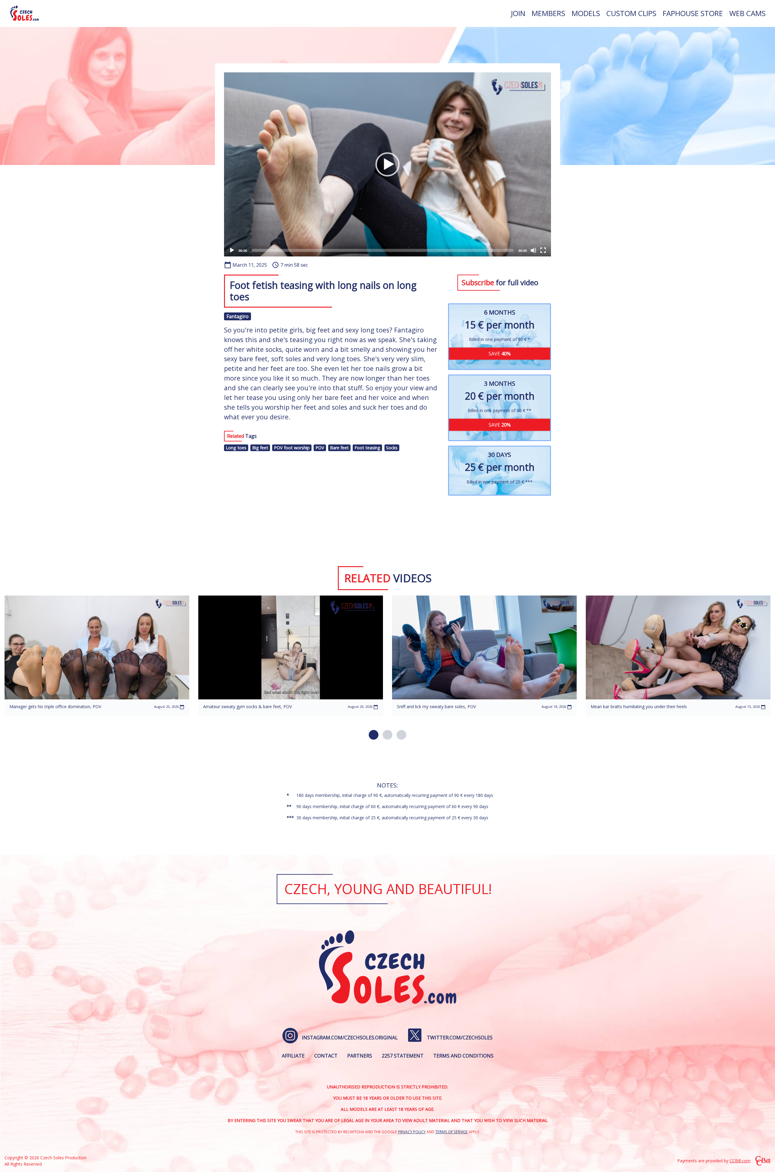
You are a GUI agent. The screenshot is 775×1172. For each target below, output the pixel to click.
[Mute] (533, 250)
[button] (387, 164)
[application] (387, 164)
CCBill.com (740, 1161)
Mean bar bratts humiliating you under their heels (639, 706)
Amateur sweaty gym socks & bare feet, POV (247, 706)
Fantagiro (237, 316)
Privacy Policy (412, 1131)
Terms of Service (451, 1131)
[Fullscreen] (543, 250)
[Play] (232, 250)
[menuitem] (518, 13)
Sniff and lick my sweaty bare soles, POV (436, 706)
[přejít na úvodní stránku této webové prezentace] (24, 13)
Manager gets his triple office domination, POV (55, 706)
